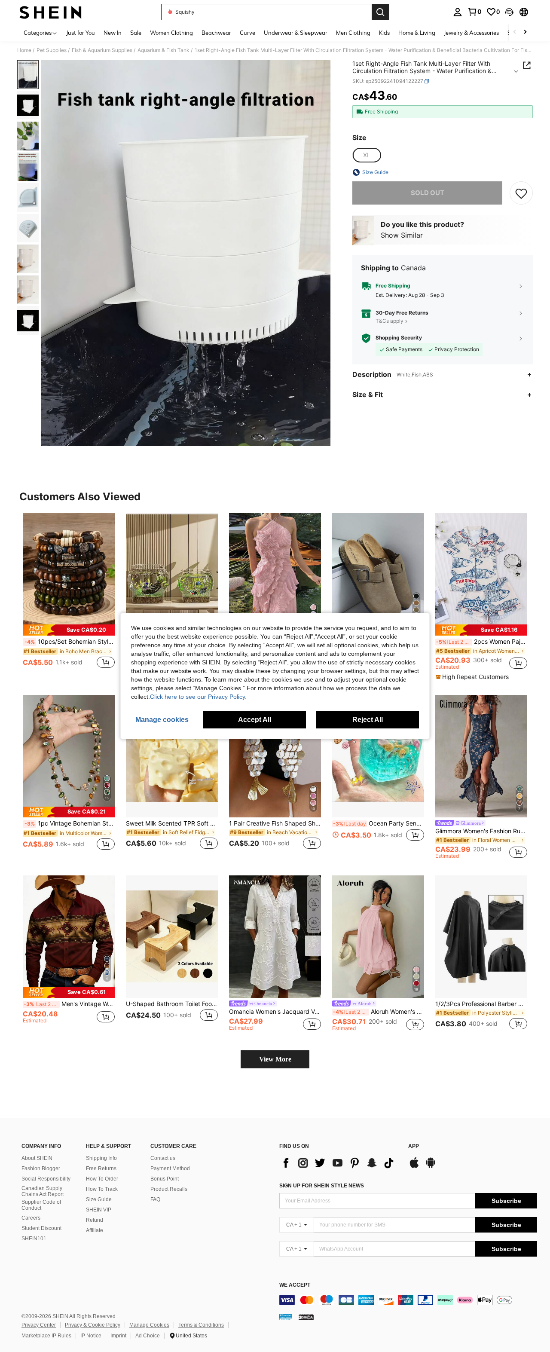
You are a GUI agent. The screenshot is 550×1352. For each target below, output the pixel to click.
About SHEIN (36, 1158)
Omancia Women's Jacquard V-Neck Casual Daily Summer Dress (275, 1011)
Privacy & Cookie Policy (92, 1325)
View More (275, 1059)
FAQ (155, 1199)
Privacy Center (38, 1325)
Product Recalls (168, 1189)
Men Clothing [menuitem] (353, 32)
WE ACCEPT (294, 1285)
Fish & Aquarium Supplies (102, 50)
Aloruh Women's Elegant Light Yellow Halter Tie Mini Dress (378, 1011)
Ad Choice (147, 1336)
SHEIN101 (33, 1239)
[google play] (431, 1167)
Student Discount (41, 1228)
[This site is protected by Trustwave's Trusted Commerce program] (285, 1317)
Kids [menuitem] (384, 32)
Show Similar (402, 235)
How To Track (102, 1189)
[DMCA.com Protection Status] (306, 1317)
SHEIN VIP (98, 1210)
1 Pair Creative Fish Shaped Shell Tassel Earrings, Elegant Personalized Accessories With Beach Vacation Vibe (275, 823)
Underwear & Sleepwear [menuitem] (295, 32)
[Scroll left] (515, 32)
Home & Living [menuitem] (416, 32)
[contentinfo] (408, 1300)
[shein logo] (50, 12)
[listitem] (68, 595)
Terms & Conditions (201, 1325)
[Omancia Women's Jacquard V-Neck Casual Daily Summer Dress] (275, 936)
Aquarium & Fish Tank (163, 50)
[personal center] (457, 12)
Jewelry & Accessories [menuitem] (471, 32)
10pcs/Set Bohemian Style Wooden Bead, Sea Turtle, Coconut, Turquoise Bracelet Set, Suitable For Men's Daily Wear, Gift (69, 641)
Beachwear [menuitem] (216, 32)
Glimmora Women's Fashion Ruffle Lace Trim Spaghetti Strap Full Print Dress (481, 831)
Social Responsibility (45, 1179)
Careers (30, 1218)
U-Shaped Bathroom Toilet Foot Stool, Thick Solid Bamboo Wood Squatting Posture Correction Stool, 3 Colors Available (172, 1003)
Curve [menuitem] (247, 32)
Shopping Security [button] (399, 338)
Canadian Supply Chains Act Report (42, 1191)
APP (413, 1146)
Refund (94, 1220)
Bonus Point (164, 1179)
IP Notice (90, 1336)
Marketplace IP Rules (46, 1336)
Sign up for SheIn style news (321, 1186)
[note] (69, 629)
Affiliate (94, 1230)
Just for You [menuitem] (80, 32)
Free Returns (101, 1168)
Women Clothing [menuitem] (171, 32)
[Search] (380, 12)
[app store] (414, 1167)
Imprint (118, 1336)
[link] (474, 11)
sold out (427, 193)
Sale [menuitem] (135, 32)
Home (24, 50)
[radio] (366, 155)
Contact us (162, 1158)
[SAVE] (521, 193)
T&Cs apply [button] (389, 321)
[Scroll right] (525, 32)
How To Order (102, 1179)
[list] (339, 1162)
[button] (509, 12)
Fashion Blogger (40, 1168)
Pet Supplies (52, 50)
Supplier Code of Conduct (41, 1205)
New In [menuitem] (113, 32)
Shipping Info (101, 1158)
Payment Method (170, 1168)
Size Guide (99, 1199)
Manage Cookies (149, 1325)
